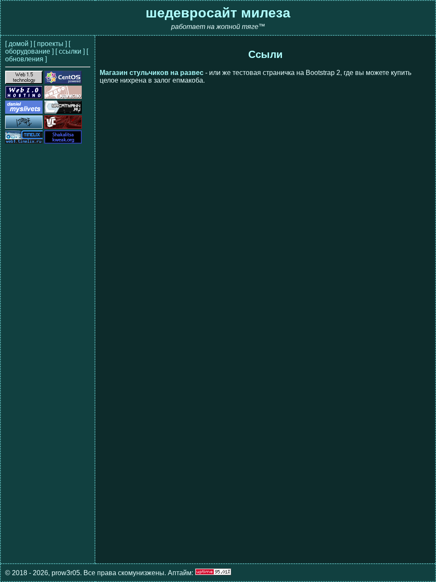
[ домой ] (18, 43)
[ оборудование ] (37, 47)
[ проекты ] (50, 43)
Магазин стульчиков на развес (152, 72)
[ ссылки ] (70, 51)
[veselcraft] (63, 126)
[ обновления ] (46, 55)
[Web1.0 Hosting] (24, 96)
